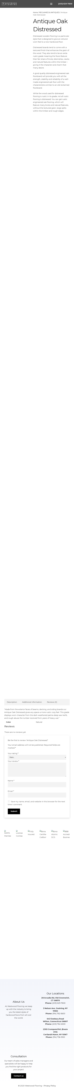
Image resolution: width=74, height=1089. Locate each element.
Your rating (13, 753)
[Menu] (51, 3)
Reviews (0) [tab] (52, 702)
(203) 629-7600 (58, 1003)
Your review (13, 761)
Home (35, 12)
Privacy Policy (50, 1086)
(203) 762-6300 (58, 1024)
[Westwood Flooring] (9, 3)
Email (11, 791)
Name (11, 781)
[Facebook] (52, 1041)
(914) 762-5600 (59, 1014)
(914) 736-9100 (59, 1037)
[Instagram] (58, 1041)
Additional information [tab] (32, 702)
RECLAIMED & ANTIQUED (49, 12)
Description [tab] (12, 702)
